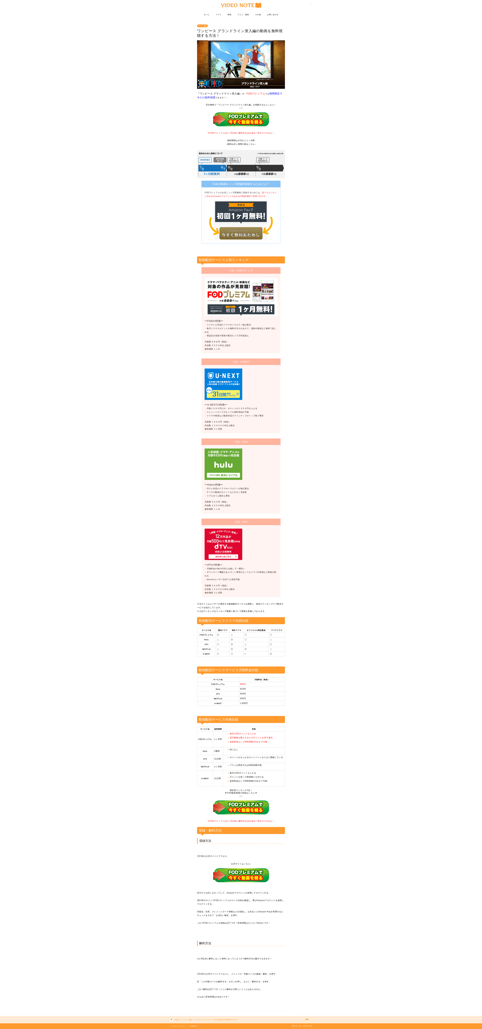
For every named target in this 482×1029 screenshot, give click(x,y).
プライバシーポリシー (179, 1026)
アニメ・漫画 (243, 14)
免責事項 (193, 1026)
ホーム (206, 14)
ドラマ (218, 14)
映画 (229, 14)
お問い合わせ (272, 14)
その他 (258, 14)
